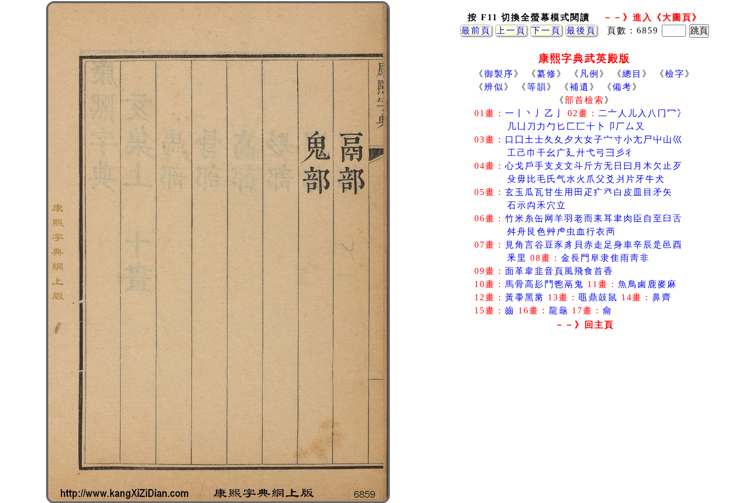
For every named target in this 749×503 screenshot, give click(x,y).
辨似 (494, 87)
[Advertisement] (584, 421)
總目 (632, 73)
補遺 (579, 87)
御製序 (499, 73)
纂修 (547, 73)
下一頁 (546, 30)
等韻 (537, 87)
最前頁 (476, 30)
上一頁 (511, 30)
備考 (622, 87)
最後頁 (581, 30)
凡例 (589, 73)
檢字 (675, 73)
